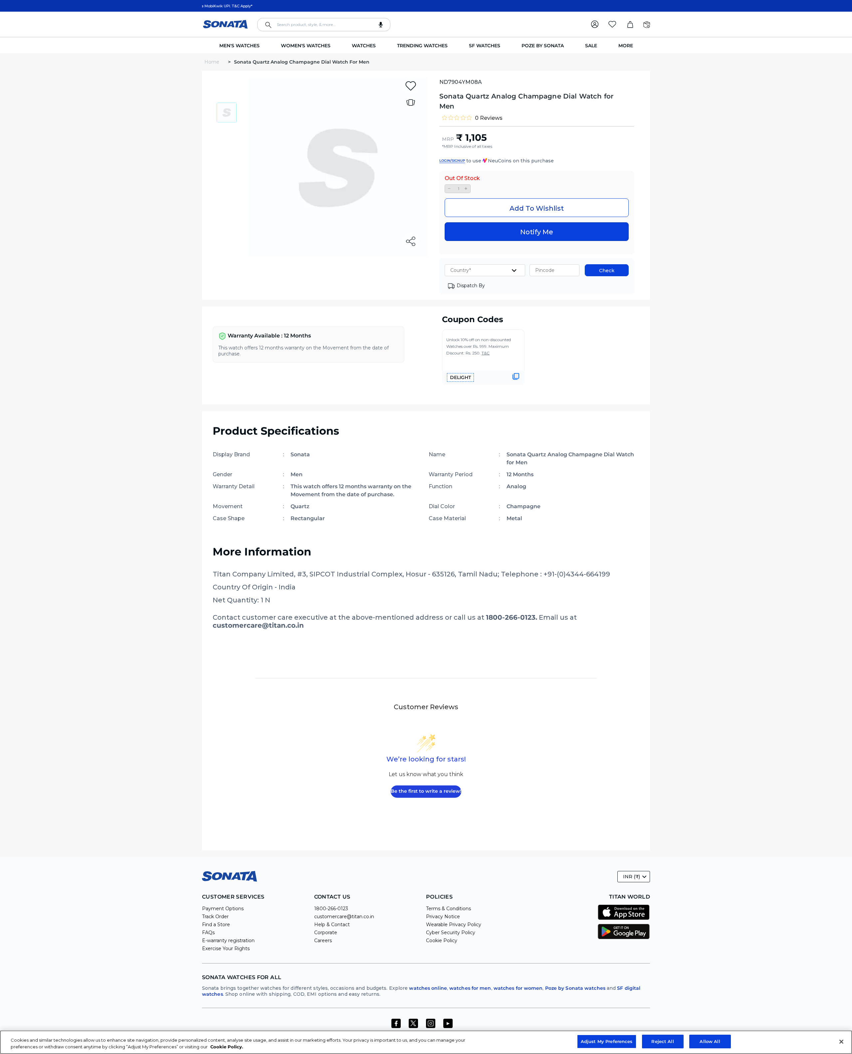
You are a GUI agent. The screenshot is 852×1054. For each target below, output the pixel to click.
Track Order (215, 917)
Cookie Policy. (226, 1046)
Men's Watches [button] (239, 46)
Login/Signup (452, 160)
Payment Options (223, 909)
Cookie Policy (441, 941)
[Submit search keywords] (268, 25)
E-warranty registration (228, 941)
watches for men (470, 988)
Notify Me (536, 232)
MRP (448, 139)
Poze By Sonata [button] (543, 46)
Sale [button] (591, 46)
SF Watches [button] (484, 46)
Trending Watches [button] (422, 46)
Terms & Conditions (448, 909)
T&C (486, 352)
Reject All (662, 1041)
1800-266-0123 (331, 909)
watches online (428, 988)
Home (212, 62)
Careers (323, 941)
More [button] (625, 46)
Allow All (710, 1041)
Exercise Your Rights (226, 948)
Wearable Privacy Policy (453, 925)
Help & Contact (332, 925)
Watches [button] (364, 46)
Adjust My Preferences (607, 1041)
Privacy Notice (443, 917)
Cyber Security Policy (450, 933)
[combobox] (323, 24)
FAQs (208, 933)
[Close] (841, 1041)
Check (606, 271)
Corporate (325, 933)
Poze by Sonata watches (575, 988)
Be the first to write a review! (426, 791)
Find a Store (216, 925)
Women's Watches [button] (305, 46)
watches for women (518, 988)
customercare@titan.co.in (344, 917)
